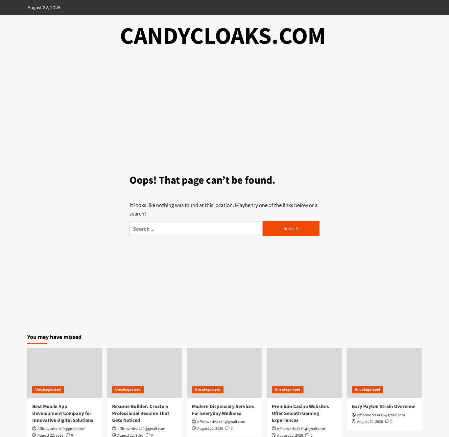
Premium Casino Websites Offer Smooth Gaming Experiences (300, 413)
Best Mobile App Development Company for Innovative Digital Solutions (62, 413)
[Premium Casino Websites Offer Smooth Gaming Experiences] (304, 373)
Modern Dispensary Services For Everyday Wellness (223, 410)
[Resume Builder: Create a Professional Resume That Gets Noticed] (144, 373)
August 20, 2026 (210, 428)
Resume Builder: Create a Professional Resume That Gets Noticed (140, 413)
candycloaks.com (223, 36)
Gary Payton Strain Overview (383, 406)
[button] (418, 67)
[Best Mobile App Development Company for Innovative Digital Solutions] (64, 373)
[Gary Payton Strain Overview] (384, 373)
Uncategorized (48, 389)
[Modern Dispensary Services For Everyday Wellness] (224, 373)
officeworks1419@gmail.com (61, 429)
